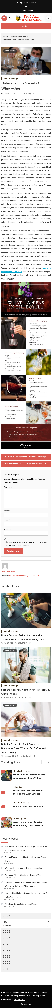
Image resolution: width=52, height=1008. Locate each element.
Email (7, 520)
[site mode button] (48, 18)
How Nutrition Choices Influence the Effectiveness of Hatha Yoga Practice (26, 895)
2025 (7, 931)
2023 (7, 944)
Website (7, 529)
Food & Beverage (10, 79)
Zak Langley (29, 94)
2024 (7, 938)
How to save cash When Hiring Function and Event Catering (28, 792)
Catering (18, 787)
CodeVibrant (19, 999)
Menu (24, 26)
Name (7, 511)
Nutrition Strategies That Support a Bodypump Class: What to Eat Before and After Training (23, 748)
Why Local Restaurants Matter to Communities (23, 868)
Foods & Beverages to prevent (28, 806)
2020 (7, 962)
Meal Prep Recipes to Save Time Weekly (21, 904)
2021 (7, 956)
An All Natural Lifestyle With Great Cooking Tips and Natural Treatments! (28, 824)
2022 (7, 950)
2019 (7, 969)
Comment (9, 487)
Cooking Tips (20, 819)
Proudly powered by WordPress (24, 996)
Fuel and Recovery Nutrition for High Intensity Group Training (25, 859)
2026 (7, 916)
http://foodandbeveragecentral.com (24, 575)
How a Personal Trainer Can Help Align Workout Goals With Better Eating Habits (29, 776)
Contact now (27, 10)
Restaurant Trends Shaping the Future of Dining (24, 875)
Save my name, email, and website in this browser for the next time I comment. (26, 543)
